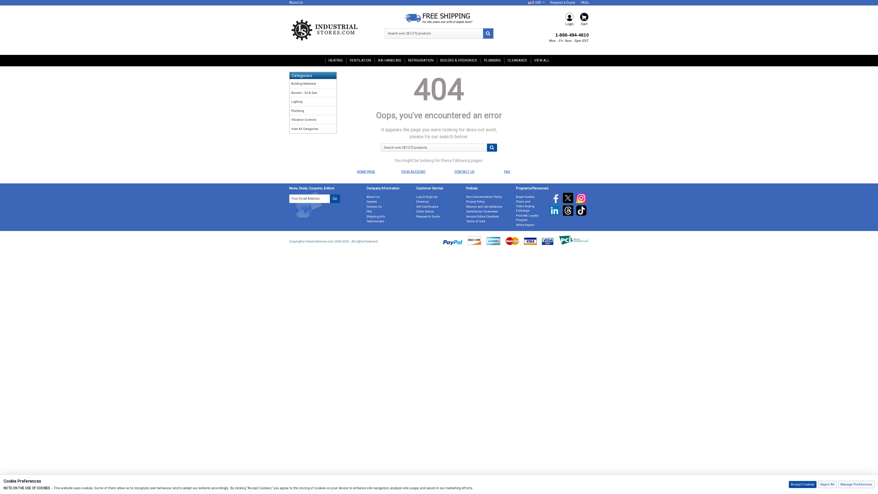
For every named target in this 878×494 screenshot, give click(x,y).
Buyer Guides (525, 197)
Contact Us (374, 206)
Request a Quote (563, 2)
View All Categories (304, 129)
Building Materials (303, 83)
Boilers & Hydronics (458, 60)
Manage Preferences (856, 484)
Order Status (425, 211)
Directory (422, 201)
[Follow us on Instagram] (582, 199)
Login (569, 24)
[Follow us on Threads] (569, 211)
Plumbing (492, 60)
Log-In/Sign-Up (427, 197)
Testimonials (375, 221)
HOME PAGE (366, 172)
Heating (336, 60)
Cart (584, 24)
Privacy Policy (475, 201)
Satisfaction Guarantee (482, 211)
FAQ (369, 211)
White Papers (525, 225)
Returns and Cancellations (484, 206)
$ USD (537, 2)
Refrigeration (421, 60)
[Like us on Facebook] (556, 199)
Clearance (517, 60)
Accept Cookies (802, 484)
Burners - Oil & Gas (304, 92)
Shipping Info (376, 216)
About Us (296, 2)
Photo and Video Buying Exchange (525, 206)
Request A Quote (428, 216)
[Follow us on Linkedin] (556, 211)
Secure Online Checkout (482, 216)
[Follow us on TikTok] (582, 211)
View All (541, 60)
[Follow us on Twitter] (569, 199)
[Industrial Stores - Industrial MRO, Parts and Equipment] (324, 30)
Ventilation (360, 60)
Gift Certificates (427, 206)
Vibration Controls (303, 119)
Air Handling (389, 60)
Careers (372, 201)
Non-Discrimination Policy (484, 197)
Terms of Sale (475, 221)
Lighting (296, 101)
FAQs (585, 2)
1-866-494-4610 (572, 35)
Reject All (827, 484)
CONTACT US (465, 172)
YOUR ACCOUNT (413, 172)
